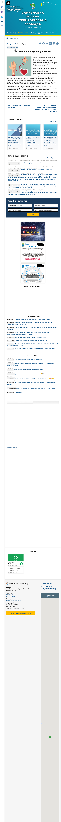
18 (18, 472)
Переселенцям (23, 33)
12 (25, 469)
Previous (36, 311)
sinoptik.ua (38, 544)
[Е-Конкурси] (47, 299)
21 (40, 472)
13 (32, 469)
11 (18, 469)
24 (11, 474)
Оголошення (20, 402)
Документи (50, 33)
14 (40, 469)
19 (25, 472)
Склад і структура (37, 33)
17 (11, 472)
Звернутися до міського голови (20, 613)
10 (11, 469)
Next (30, 311)
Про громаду (11, 33)
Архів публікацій (46, 454)
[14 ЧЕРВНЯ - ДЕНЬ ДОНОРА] (19, 66)
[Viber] (21, 497)
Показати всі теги (13, 525)
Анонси (46, 402)
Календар (20, 454)
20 (33, 472)
